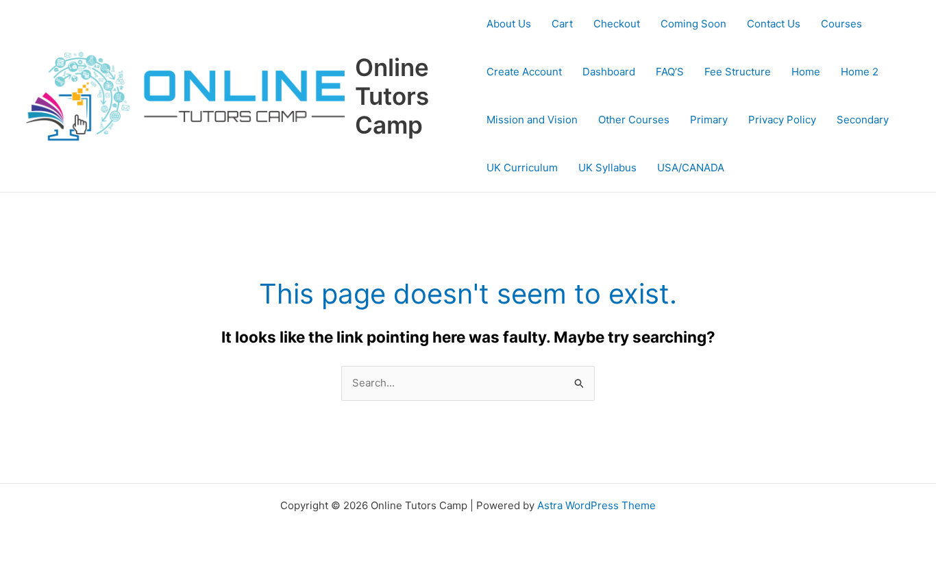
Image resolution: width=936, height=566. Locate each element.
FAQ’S (670, 71)
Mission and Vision (532, 119)
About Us (509, 23)
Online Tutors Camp (392, 96)
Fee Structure (737, 71)
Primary (709, 119)
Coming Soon (693, 23)
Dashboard (608, 71)
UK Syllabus (607, 167)
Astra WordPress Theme (596, 505)
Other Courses (633, 119)
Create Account (524, 71)
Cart (562, 23)
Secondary (863, 119)
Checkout (616, 23)
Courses (841, 23)
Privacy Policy (782, 119)
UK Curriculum (522, 167)
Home (805, 71)
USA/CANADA (690, 167)
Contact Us (773, 23)
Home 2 (859, 71)
